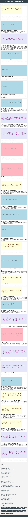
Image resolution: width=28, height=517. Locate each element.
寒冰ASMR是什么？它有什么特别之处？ (8, 94)
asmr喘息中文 (11, 510)
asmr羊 (5, 510)
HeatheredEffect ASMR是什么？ (7, 325)
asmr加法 (2, 464)
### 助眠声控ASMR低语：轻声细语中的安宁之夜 (10, 458)
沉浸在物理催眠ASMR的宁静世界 (7, 296)
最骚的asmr (14, 508)
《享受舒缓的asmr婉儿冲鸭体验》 (7, 310)
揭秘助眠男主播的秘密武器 (6, 386)
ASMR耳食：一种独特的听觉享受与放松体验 (9, 443)
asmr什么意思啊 (3, 513)
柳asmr (8, 510)
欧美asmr (15, 510)
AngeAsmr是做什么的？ (5, 283)
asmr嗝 (14, 507)
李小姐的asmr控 (4, 157)
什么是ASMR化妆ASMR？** (6, 342)
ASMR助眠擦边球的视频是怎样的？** (8, 45)
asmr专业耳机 (15, 511)
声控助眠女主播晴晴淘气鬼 (4, 507)
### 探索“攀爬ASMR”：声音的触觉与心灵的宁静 (10, 400)
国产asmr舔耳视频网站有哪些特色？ (8, 414)
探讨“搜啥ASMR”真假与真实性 (7, 176)
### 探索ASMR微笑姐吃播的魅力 (7, 108)
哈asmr (6, 508)
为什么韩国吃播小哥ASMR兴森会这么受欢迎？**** (10, 221)
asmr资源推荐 (10, 507)
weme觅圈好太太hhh (20, 511)
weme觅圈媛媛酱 (19, 507)
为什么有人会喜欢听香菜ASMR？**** (8, 238)
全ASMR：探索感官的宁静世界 (7, 76)
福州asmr (11, 511)
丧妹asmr (24, 510)
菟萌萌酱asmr (3, 508)
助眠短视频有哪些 (20, 510)
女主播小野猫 (10, 508)
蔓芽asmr (2, 511)
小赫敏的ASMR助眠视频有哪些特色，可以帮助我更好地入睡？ (13, 357)
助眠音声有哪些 (24, 507)
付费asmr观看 (8, 513)
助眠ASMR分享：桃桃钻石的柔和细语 (8, 428)
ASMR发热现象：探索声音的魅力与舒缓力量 (9, 250)
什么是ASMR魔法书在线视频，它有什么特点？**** (10, 59)
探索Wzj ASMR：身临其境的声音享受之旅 (9, 190)
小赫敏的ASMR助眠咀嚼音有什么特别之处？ (9, 206)
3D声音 (25, 511)
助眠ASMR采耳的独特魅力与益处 (7, 372)
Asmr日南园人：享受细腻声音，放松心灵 (9, 30)
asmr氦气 (2, 510)
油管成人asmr (7, 511)
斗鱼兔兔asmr (18, 508)
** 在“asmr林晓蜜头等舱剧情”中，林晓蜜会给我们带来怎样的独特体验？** (10, 486)
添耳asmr (23, 508)
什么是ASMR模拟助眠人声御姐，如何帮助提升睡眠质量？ (12, 124)
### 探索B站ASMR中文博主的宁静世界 (8, 140)
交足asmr (12, 513)
